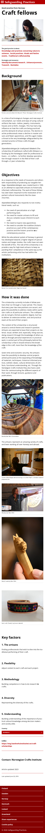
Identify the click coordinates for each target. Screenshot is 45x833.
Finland (5, 788)
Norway (6, 732)
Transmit (5, 65)
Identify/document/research (13, 62)
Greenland (6, 814)
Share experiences (9, 819)
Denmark (5, 804)
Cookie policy (7, 824)
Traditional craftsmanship (19, 56)
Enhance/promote (34, 62)
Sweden (5, 793)
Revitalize (14, 65)
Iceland (5, 809)
